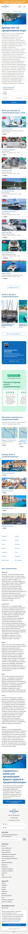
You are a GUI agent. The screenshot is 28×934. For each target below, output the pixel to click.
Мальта (4, 548)
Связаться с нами (15, 820)
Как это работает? (7, 848)
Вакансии (4, 864)
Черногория (5, 560)
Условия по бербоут (7, 871)
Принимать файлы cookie (14, 925)
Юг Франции (18, 560)
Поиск (14, 102)
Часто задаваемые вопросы (9, 858)
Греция (17, 536)
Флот (3, 897)
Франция (4, 893)
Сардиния (4, 891)
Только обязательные (14, 928)
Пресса (4, 860)
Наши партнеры (6, 852)
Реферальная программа (9, 854)
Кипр (3, 544)
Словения (4, 552)
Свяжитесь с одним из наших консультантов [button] (14, 801)
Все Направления (7, 895)
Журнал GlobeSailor (7, 862)
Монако (17, 548)
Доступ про (5, 908)
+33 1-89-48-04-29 (14, 815)
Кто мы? (4, 846)
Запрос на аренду (7, 901)
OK (24, 839)
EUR (6, 824)
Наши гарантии (6, 850)
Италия (17, 540)
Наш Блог (4, 873)
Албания (4, 536)
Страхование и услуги (8, 856)
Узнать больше (15, 921)
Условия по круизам (7, 869)
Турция (4, 556)
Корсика (17, 544)
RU (6, 827)
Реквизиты (5, 866)
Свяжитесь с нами (14, 361)
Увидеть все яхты (13, 287)
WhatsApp (15, 818)
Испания (4, 540)
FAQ (3, 875)
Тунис (16, 552)
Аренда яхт (7, 11)
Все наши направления (13, 334)
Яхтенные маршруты (7, 899)
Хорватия (17, 556)
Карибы (4, 889)
